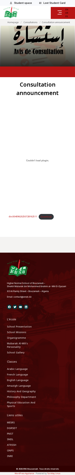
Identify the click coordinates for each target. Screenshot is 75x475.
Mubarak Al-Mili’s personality (17, 345)
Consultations (31, 22)
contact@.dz (22, 296)
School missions (16, 332)
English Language (17, 380)
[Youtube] (20, 307)
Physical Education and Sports (21, 404)
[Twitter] (15, 307)
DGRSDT (12, 428)
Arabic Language (17, 369)
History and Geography (21, 391)
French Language (17, 374)
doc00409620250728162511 (23, 217)
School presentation (19, 326)
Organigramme (16, 338)
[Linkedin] (26, 307)
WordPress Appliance (24, 473)
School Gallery (15, 352)
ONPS (10, 450)
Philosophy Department (21, 397)
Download (46, 217)
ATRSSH (11, 445)
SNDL (10, 439)
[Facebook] (9, 307)
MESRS (11, 422)
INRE (10, 456)
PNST (10, 433)
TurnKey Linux (53, 473)
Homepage (13, 22)
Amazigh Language (19, 385)
